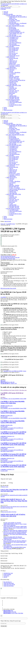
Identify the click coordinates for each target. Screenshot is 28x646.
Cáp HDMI (3, 297)
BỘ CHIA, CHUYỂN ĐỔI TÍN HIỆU (15, 25)
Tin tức (5, 107)
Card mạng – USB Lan (14, 66)
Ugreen (24, 371)
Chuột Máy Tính (13, 88)
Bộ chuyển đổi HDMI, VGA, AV (16, 32)
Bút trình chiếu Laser (14, 77)
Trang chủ (5, 11)
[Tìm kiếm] (19, 115)
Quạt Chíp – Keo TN (14, 90)
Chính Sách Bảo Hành (8, 583)
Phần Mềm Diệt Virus (14, 97)
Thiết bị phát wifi (13, 60)
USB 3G (11, 59)
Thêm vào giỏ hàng (5, 263)
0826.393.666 (8, 221)
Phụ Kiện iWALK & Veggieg (13, 99)
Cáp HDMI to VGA (13, 37)
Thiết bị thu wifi (13, 62)
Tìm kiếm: (3, 6)
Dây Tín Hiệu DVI (13, 50)
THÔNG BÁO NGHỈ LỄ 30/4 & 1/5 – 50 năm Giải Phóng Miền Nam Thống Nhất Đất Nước (14, 501)
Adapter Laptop (12, 95)
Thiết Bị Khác (12, 67)
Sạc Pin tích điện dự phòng (15, 104)
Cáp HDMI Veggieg (13, 101)
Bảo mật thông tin (7, 582)
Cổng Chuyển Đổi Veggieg (15, 102)
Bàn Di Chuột (12, 89)
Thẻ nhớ (11, 71)
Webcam (11, 75)
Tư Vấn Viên (9, 611)
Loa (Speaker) (12, 73)
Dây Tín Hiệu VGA (13, 49)
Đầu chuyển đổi (12, 44)
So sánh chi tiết (4, 407)
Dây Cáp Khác (12, 54)
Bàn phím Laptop (13, 92)
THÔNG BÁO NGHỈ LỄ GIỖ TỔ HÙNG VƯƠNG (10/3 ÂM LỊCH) (13, 515)
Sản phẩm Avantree (13, 81)
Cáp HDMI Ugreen (10, 223)
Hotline (8, 610)
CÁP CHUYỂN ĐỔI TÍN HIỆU (13, 36)
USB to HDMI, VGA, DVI (15, 33)
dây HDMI (19, 371)
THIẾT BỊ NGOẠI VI (11, 68)
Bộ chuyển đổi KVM (14, 29)
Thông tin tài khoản (7, 110)
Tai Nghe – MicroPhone (14, 72)
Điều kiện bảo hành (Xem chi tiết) (8, 288)
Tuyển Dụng (6, 575)
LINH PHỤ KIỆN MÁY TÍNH (13, 85)
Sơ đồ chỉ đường (7, 574)
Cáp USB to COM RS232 (15, 42)
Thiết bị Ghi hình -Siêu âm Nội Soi (17, 80)
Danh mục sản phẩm (8, 14)
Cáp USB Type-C (13, 41)
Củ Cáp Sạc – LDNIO (14, 24)
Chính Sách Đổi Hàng (8, 585)
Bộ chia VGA (12, 27)
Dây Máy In (12, 51)
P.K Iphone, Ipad (13, 19)
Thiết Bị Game (12, 82)
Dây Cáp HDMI (13, 371)
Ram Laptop (12, 93)
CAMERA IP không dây (14, 31)
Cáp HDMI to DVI (13, 38)
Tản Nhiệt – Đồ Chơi (14, 98)
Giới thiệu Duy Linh (8, 573)
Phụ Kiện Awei (12, 22)
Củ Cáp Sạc (12, 103)
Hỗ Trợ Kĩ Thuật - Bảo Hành (13, 613)
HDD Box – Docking (14, 76)
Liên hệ (5, 108)
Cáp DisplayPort (13, 40)
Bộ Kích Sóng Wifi (13, 58)
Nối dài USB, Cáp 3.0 (14, 55)
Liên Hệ (5, 577)
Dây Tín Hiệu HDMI (14, 47)
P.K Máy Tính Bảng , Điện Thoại (14, 15)
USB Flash (11, 69)
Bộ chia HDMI (12, 28)
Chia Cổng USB (13, 84)
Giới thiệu (5, 13)
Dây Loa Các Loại (13, 53)
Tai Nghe (11, 106)
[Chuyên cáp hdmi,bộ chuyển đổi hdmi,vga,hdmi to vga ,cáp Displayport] (14, 5)
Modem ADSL (12, 63)
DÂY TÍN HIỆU (10, 46)
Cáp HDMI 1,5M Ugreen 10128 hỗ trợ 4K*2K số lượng (13, 260)
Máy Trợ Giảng (12, 35)
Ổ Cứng (11, 94)
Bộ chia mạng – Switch (14, 64)
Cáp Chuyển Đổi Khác (14, 45)
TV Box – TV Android (14, 79)
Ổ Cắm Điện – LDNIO (14, 20)
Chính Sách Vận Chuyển (9, 584)
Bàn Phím (11, 86)
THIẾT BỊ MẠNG (10, 57)
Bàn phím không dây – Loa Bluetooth (17, 23)
